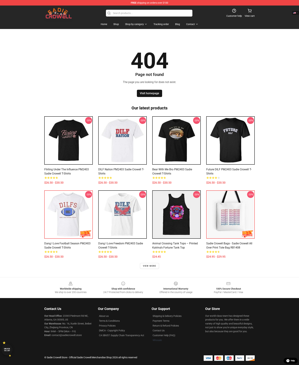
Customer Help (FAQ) (164, 335)
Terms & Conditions (109, 320)
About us (104, 316)
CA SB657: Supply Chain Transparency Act (121, 335)
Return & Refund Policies (166, 325)
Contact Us (159, 330)
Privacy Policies (107, 325)
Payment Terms (161, 320)
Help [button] (293, 360)
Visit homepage (149, 93)
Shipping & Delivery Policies (167, 316)
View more (149, 266)
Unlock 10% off (7, 350)
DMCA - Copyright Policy (112, 330)
